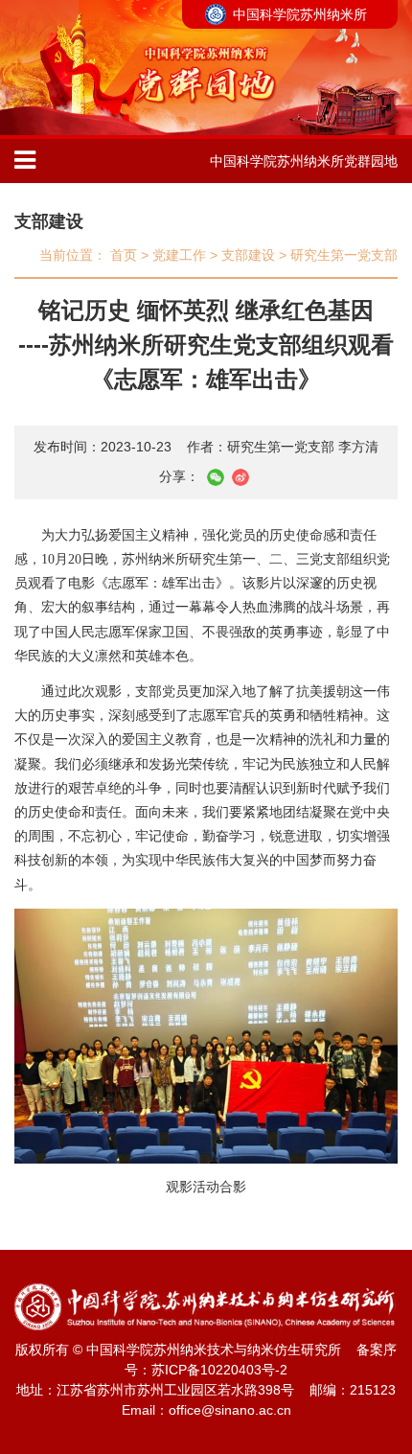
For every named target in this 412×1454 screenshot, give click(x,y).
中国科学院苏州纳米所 (300, 14)
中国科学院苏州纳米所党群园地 (304, 161)
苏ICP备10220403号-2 (219, 1369)
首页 (123, 255)
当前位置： (72, 255)
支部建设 (48, 221)
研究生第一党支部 (344, 255)
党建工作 (179, 255)
